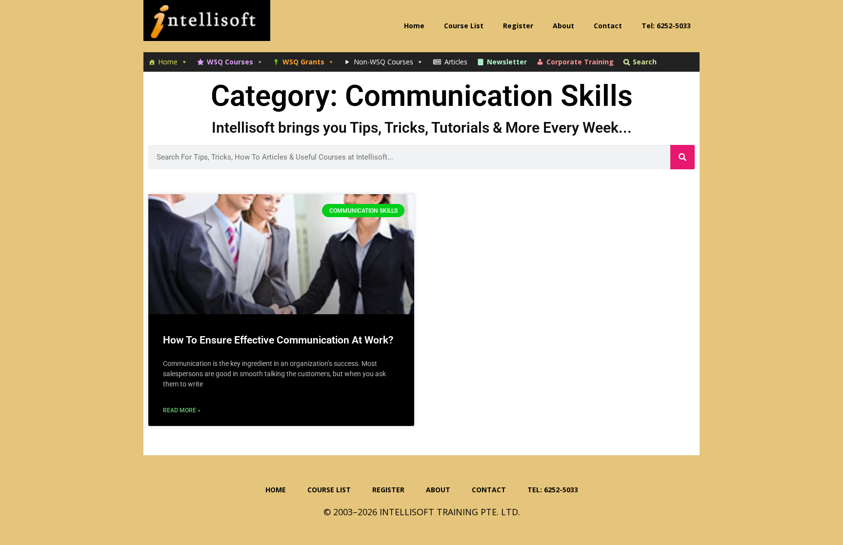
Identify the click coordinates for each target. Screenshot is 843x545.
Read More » (182, 410)
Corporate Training (580, 61)
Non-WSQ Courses (383, 61)
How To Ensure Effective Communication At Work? (278, 340)
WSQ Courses (230, 61)
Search (645, 61)
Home (168, 61)
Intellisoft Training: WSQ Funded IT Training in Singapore (206, 24)
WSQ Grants (303, 61)
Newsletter (507, 61)
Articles (455, 61)
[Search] (682, 157)
